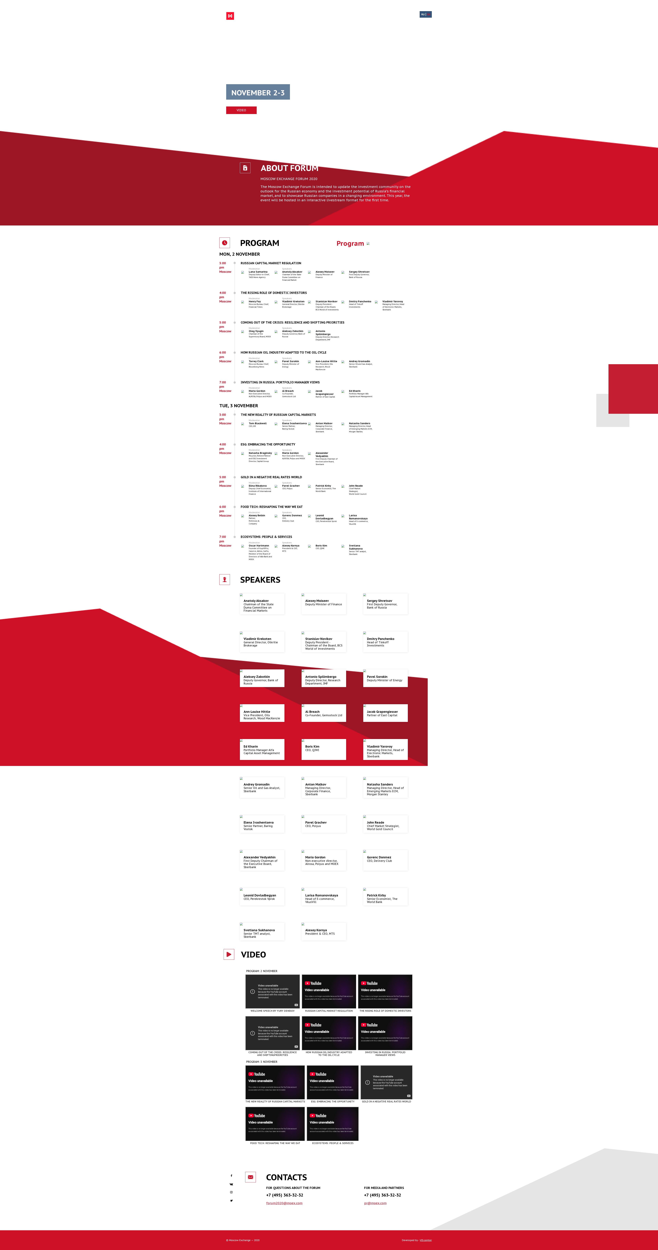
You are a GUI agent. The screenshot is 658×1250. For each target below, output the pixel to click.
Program (340, 15)
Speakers (359, 15)
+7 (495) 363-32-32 (284, 1195)
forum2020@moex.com (284, 1203)
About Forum (319, 15)
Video (376, 15)
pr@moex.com (375, 1203)
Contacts (392, 15)
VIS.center (426, 1240)
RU (423, 14)
